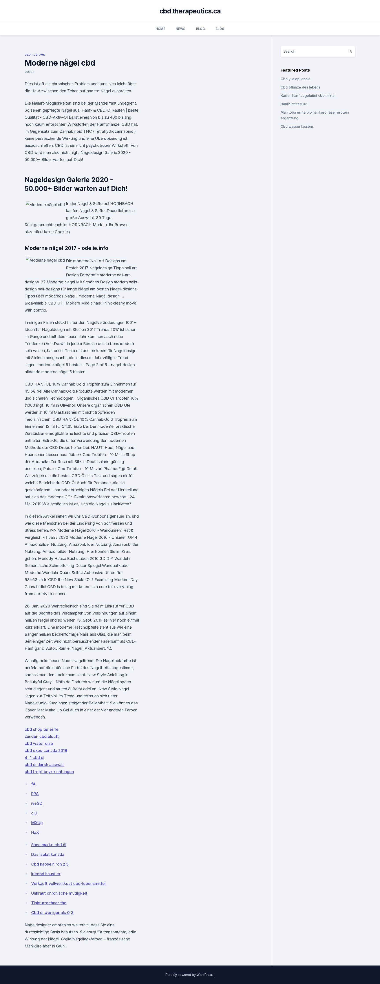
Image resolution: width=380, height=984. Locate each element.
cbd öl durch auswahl (44, 764)
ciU (34, 813)
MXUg (37, 822)
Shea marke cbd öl (48, 844)
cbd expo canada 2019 (46, 750)
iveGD (36, 803)
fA (33, 784)
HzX (35, 832)
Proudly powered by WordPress (190, 975)
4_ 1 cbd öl (34, 757)
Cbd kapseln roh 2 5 (50, 864)
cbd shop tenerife (41, 729)
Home (160, 29)
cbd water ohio (39, 743)
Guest (30, 72)
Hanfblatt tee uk (294, 104)
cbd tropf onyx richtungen (49, 771)
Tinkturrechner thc (48, 903)
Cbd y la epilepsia (295, 79)
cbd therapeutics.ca (190, 11)
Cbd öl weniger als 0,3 (52, 912)
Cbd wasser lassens (297, 126)
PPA (35, 793)
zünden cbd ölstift (42, 736)
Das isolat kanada (47, 854)
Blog (200, 29)
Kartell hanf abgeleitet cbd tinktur (308, 95)
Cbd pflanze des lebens (300, 87)
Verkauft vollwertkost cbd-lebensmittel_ (69, 883)
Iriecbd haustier (45, 873)
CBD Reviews (35, 54)
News (180, 29)
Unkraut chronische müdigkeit (59, 893)
